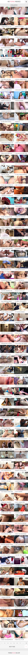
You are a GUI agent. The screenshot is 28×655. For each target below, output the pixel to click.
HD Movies (14, 1)
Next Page (12, 646)
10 (26, 643)
